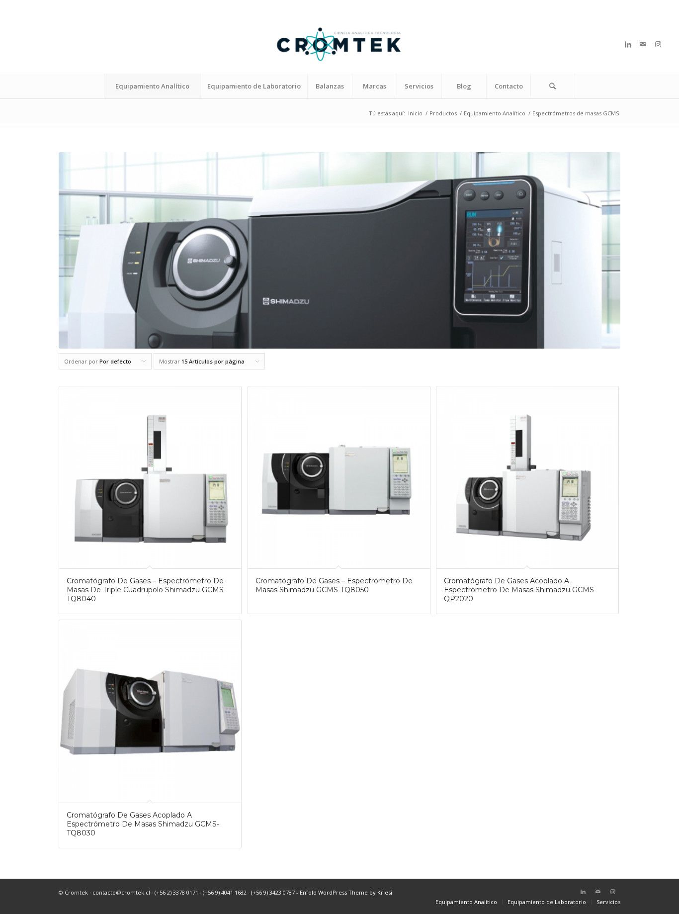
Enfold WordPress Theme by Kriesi (346, 892)
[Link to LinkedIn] (628, 44)
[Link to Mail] (643, 44)
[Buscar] (552, 86)
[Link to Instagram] (658, 44)
